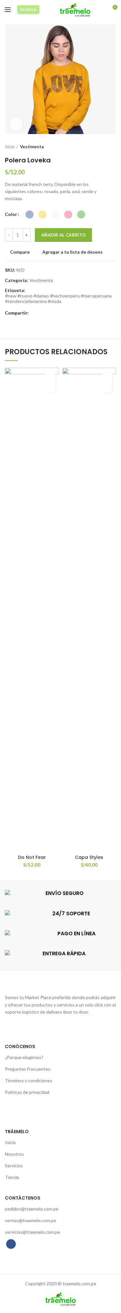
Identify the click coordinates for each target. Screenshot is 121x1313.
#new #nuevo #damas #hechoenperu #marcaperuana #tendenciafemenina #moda (58, 298)
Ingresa (28, 9)
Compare (20, 252)
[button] (107, 388)
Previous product (100, 146)
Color (11, 214)
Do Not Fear (32, 857)
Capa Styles (89, 857)
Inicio (10, 146)
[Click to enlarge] (16, 124)
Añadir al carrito (63, 235)
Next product (113, 146)
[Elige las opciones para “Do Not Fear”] (50, 388)
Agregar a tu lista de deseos (72, 252)
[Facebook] (35, 313)
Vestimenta (32, 146)
